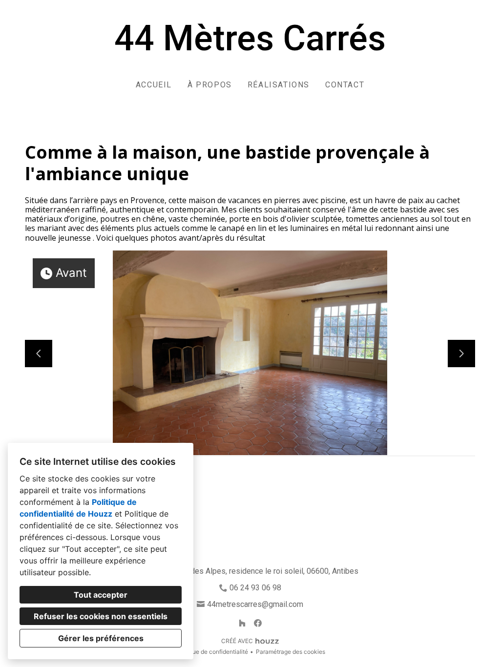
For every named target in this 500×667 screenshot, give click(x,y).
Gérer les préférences (101, 638)
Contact (344, 84)
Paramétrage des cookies (290, 651)
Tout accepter (100, 595)
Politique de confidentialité (211, 651)
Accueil (154, 84)
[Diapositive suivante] (461, 353)
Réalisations (279, 84)
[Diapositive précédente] (38, 353)
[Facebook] (257, 623)
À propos (210, 84)
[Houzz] (242, 623)
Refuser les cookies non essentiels (100, 616)
